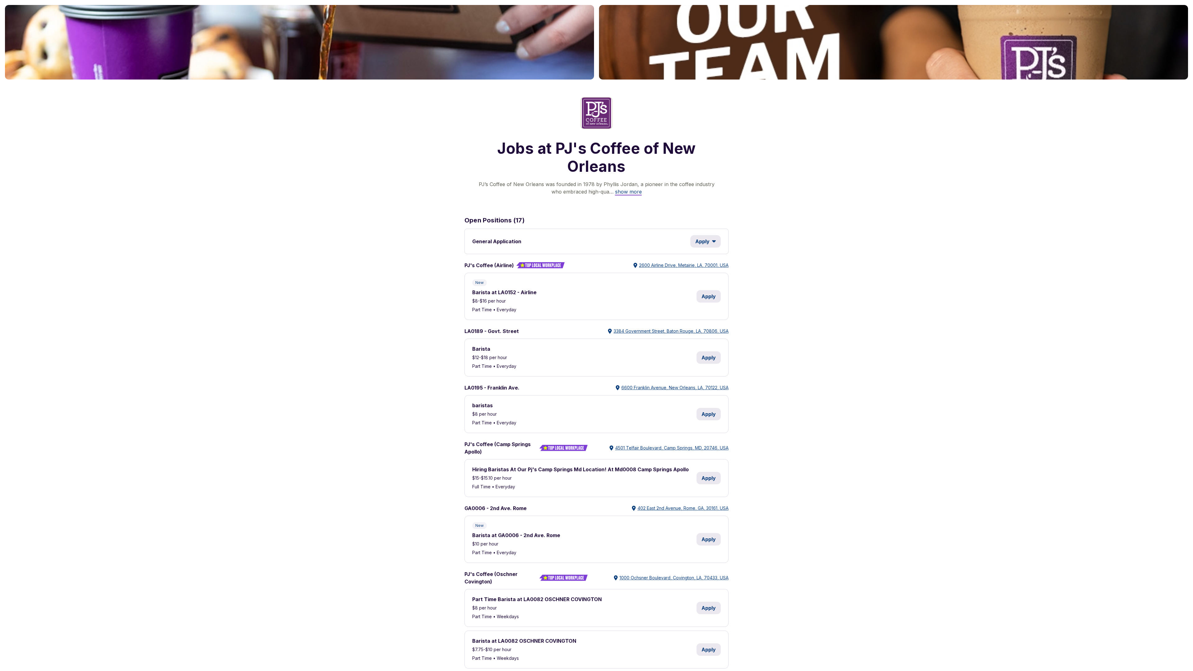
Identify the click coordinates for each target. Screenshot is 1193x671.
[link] (628, 191)
